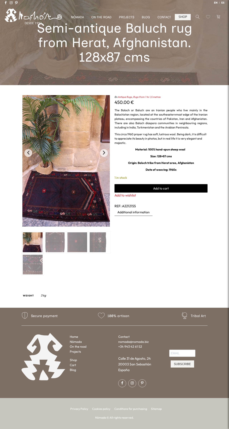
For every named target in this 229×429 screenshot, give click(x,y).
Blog (73, 370)
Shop (73, 360)
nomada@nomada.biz (133, 342)
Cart (73, 365)
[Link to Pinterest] (16, 2)
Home (74, 337)
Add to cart (161, 188)
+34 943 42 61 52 (130, 346)
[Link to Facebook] (5, 2)
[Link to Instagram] (11, 2)
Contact (124, 337)
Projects (75, 351)
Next (104, 153)
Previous (28, 153)
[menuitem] (216, 3)
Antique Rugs (125, 97)
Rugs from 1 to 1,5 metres (146, 97)
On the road (78, 346)
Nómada (76, 342)
